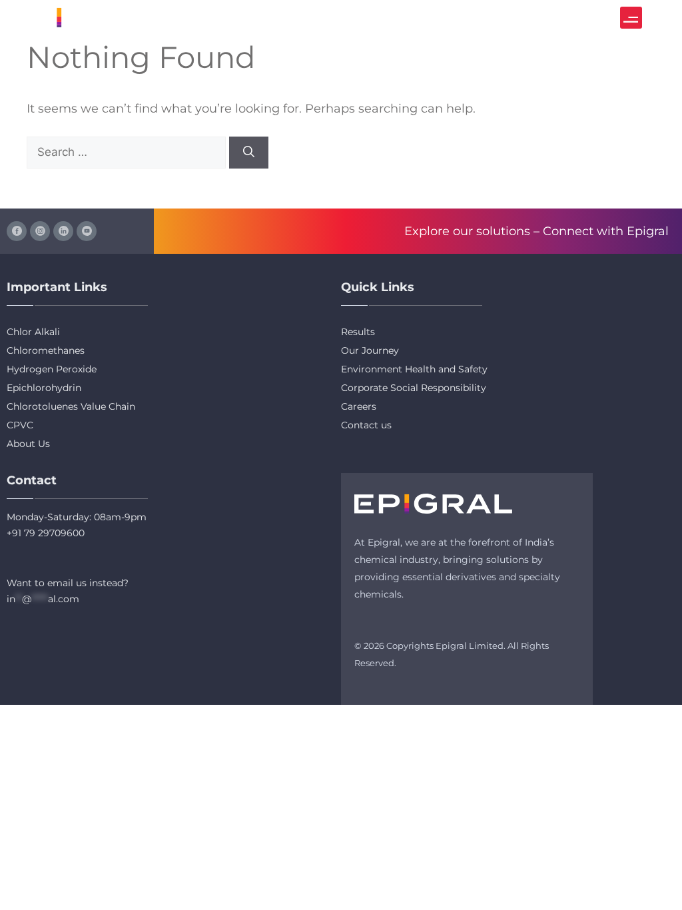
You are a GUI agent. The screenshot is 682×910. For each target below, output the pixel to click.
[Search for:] (128, 152)
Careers (358, 406)
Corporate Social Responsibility (413, 388)
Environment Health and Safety (414, 369)
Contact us (366, 425)
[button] (631, 18)
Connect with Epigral (606, 231)
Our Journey (370, 350)
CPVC (20, 425)
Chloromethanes (46, 350)
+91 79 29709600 (46, 533)
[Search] (248, 153)
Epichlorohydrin (44, 388)
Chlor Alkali (33, 332)
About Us (28, 444)
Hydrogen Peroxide (52, 369)
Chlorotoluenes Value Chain (71, 406)
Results (358, 332)
